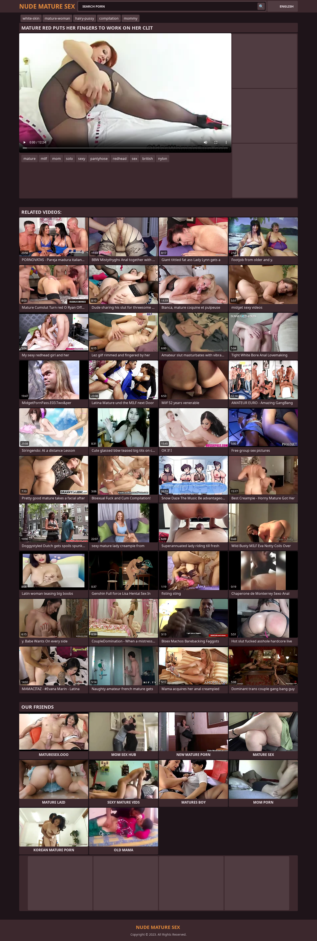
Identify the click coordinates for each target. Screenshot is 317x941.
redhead (120, 158)
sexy (81, 158)
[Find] (261, 6)
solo (69, 158)
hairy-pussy (84, 18)
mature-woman (57, 18)
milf (44, 158)
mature (30, 158)
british (147, 158)
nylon (162, 158)
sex (134, 158)
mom (56, 158)
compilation (109, 18)
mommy (130, 18)
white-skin (31, 18)
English (286, 6)
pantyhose (99, 158)
